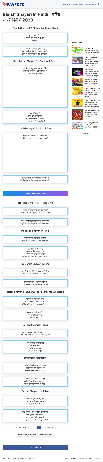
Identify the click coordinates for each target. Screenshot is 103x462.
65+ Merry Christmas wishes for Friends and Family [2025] (92, 125)
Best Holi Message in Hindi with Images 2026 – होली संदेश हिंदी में (92, 81)
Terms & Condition (94, 458)
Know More (93, 4)
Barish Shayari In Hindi (27, 435)
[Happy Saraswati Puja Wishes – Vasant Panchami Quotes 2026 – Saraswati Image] (77, 91)
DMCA (67, 458)
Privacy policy (82, 458)
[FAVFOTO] (14, 4)
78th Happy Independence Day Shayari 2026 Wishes (92, 50)
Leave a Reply (35, 447)
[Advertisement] (35, 93)
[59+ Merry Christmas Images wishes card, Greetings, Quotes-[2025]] (77, 114)
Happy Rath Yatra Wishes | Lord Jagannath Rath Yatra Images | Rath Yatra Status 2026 (92, 61)
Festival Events (83, 4)
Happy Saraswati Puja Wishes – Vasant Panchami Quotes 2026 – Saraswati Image (92, 92)
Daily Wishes (67, 4)
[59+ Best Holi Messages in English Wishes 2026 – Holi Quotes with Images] (77, 72)
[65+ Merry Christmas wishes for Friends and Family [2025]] (77, 125)
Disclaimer (74, 458)
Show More (86, 133)
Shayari (75, 4)
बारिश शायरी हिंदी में (46, 435)
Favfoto (31, 458)
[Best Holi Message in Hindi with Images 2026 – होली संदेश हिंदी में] (77, 82)
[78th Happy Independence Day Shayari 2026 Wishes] (77, 51)
